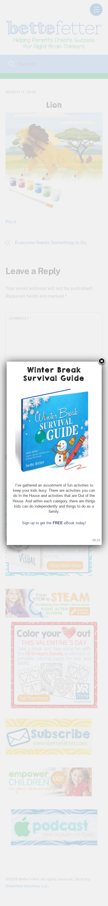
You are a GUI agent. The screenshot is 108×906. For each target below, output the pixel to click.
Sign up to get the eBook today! (54, 523)
